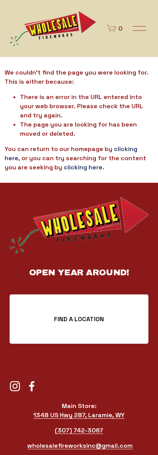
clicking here (83, 167)
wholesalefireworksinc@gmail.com (80, 446)
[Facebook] (31, 386)
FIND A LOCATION (79, 319)
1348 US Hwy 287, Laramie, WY (79, 415)
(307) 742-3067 (79, 430)
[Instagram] (15, 386)
